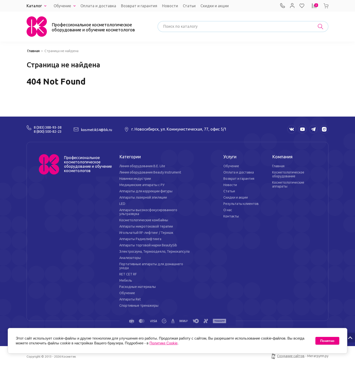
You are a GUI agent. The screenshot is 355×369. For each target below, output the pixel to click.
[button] (301, 5)
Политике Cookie (163, 343)
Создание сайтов (291, 356)
